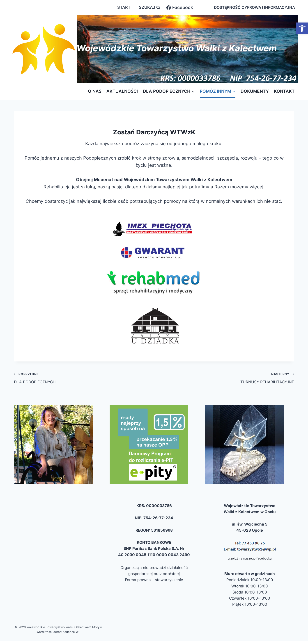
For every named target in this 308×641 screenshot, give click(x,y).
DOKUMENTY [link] (255, 91)
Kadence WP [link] (71, 632)
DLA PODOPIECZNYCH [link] (35, 378)
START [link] (124, 7)
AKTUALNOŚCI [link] (122, 91)
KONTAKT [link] (284, 91)
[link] (302, 28)
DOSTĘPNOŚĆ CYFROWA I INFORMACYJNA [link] (254, 7)
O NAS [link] (94, 91)
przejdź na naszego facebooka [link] (250, 558)
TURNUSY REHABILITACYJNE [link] (267, 378)
